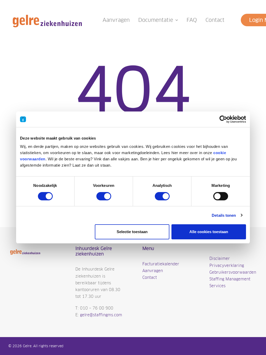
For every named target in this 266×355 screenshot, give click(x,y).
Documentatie (155, 20)
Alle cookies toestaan (208, 231)
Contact (214, 20)
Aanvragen (116, 20)
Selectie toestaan (132, 231)
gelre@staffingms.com (101, 315)
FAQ (192, 20)
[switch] (103, 196)
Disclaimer (219, 258)
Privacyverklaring (226, 265)
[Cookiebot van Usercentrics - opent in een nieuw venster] (223, 119)
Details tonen (224, 215)
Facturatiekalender (160, 264)
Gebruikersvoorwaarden (232, 272)
